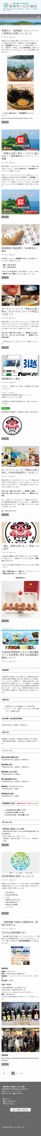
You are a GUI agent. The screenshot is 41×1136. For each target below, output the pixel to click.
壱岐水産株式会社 (12, 902)
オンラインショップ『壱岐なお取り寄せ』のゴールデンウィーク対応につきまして (20, 311)
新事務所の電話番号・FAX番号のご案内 (20, 249)
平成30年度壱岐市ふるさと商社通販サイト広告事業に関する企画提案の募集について (20, 655)
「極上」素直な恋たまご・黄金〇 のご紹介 (20, 547)
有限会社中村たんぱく (13, 900)
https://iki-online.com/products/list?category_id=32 (17, 118)
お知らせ (13, 37)
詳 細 (5, 122)
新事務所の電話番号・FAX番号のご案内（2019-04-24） (20, 412)
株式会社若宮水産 (12, 895)
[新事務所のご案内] (20, 365)
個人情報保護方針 (10, 1101)
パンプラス (9, 907)
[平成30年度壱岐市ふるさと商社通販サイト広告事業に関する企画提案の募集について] (20, 638)
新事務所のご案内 (11, 378)
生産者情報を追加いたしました (18, 876)
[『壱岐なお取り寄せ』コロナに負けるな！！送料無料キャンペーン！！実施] (20, 139)
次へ (21, 1073)
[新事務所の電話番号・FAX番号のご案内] (20, 234)
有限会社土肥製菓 (12, 904)
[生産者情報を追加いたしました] (20, 862)
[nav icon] (38, 17)
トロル (8, 897)
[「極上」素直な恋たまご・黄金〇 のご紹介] (20, 532)
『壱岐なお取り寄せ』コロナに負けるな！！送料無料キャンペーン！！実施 (20, 156)
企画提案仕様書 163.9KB (15, 812)
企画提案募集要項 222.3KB (16, 810)
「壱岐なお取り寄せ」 (10, 511)
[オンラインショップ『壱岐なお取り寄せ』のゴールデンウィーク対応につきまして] (20, 295)
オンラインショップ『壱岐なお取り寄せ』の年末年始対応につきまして (20, 471)
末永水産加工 (10, 892)
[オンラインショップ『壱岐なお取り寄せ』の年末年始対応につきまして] (20, 456)
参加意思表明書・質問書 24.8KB (17, 815)
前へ (4, 1073)
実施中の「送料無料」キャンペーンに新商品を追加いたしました (20, 32)
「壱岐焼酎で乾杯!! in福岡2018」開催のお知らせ (20, 923)
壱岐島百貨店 (9, 1104)
